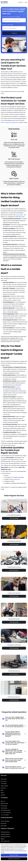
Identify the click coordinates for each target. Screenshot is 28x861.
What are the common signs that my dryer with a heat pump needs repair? (12, 760)
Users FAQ (3, 788)
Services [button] (20, 2)
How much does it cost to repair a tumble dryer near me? (13, 767)
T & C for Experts (5, 815)
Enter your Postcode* (7, 24)
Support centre (4, 803)
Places (2, 792)
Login (26, 2)
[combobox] (14, 20)
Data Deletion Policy (5, 810)
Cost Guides (4, 783)
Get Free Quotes (14, 518)
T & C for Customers (6, 812)
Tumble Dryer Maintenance (12, 122)
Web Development (5, 841)
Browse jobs (3, 823)
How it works (4, 779)
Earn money (4, 781)
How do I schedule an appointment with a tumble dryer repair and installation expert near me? (12, 751)
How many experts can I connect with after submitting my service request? (13, 742)
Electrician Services (5, 836)
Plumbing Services (5, 832)
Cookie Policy (21, 849)
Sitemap (3, 795)
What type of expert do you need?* (11, 17)
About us (3, 801)
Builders (2, 839)
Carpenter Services (5, 834)
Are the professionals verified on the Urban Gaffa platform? (13, 725)
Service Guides (4, 786)
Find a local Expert (5, 821)
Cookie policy (4, 808)
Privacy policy (4, 805)
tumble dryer (16, 479)
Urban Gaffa (19, 215)
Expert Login (3, 825)
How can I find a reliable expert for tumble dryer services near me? (13, 718)
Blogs (2, 790)
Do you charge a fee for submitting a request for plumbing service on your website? (11, 734)
